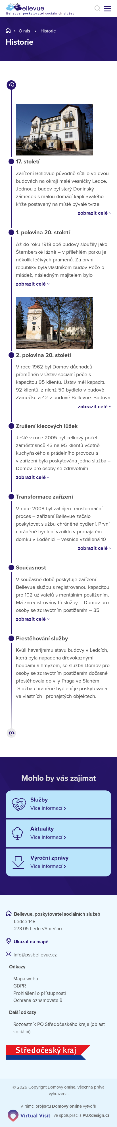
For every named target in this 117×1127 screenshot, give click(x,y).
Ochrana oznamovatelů (37, 1000)
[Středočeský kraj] (58, 1052)
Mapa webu (25, 979)
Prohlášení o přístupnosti (39, 993)
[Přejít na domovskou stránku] (43, 8)
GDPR (19, 986)
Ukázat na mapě (31, 942)
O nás (24, 31)
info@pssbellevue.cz (35, 955)
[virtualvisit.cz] (29, 1115)
